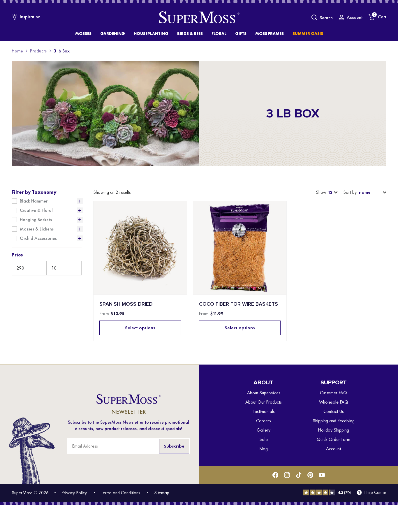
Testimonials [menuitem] (264, 411)
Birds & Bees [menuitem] (190, 33)
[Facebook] (275, 475)
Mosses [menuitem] (83, 33)
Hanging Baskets (36, 220)
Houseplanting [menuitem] (151, 33)
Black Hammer (33, 201)
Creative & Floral (36, 210)
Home (17, 51)
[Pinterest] (310, 475)
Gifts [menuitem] (240, 33)
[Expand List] (80, 201)
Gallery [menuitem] (263, 430)
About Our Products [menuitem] (263, 402)
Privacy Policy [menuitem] (74, 493)
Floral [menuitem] (219, 33)
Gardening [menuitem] (112, 33)
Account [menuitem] (333, 449)
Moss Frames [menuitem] (269, 33)
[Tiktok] (299, 475)
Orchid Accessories (38, 238)
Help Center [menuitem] (375, 492)
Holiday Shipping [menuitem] (333, 430)
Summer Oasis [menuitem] (308, 33)
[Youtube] (322, 475)
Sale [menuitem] (263, 439)
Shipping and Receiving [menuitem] (334, 421)
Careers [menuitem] (263, 421)
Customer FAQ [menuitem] (333, 393)
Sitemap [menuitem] (161, 493)
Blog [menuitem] (263, 449)
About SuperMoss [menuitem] (263, 393)
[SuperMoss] (199, 17)
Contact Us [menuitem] (333, 411)
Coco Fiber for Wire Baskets (238, 304)
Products (38, 51)
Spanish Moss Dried (126, 304)
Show (321, 192)
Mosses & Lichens (37, 229)
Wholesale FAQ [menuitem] (333, 402)
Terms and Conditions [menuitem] (120, 493)
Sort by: (350, 192)
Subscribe (174, 446)
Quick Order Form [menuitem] (333, 439)
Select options (140, 328)
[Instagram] (287, 475)
